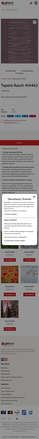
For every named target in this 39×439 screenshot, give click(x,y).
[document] (19, 219)
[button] (34, 196)
